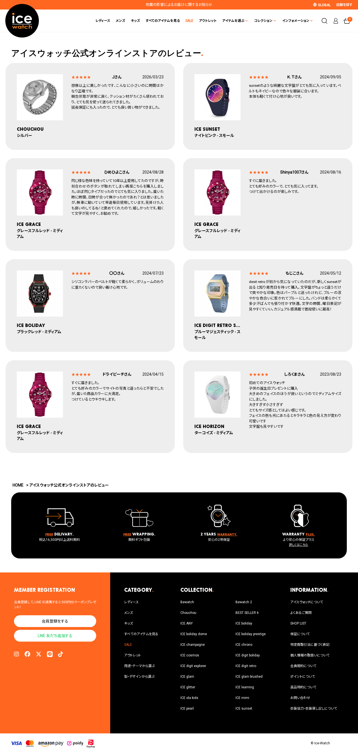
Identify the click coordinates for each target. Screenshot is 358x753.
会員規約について (303, 666)
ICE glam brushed (249, 677)
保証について (300, 634)
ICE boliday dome (193, 634)
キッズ (135, 21)
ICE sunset (243, 708)
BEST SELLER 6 (247, 613)
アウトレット (207, 21)
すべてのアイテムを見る (163, 21)
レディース (102, 21)
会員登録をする (55, 621)
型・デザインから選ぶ (139, 677)
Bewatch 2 (243, 602)
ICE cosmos (189, 655)
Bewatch (187, 602)
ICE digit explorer (193, 666)
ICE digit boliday (247, 655)
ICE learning (244, 687)
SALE (189, 21)
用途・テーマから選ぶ (139, 666)
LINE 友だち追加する (55, 635)
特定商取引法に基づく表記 (309, 645)
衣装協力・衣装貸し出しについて (313, 708)
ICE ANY (186, 623)
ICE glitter (187, 687)
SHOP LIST (298, 623)
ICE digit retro (245, 666)
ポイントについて (302, 677)
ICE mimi (242, 698)
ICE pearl (187, 708)
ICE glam (187, 677)
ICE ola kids (189, 698)
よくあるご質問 (301, 613)
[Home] (22, 21)
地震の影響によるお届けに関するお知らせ (179, 5)
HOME (18, 485)
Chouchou (188, 613)
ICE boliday (243, 623)
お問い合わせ (300, 698)
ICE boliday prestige (250, 634)
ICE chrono (243, 645)
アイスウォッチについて (306, 602)
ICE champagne (192, 645)
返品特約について (303, 687)
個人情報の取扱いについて (309, 655)
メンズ (120, 21)
